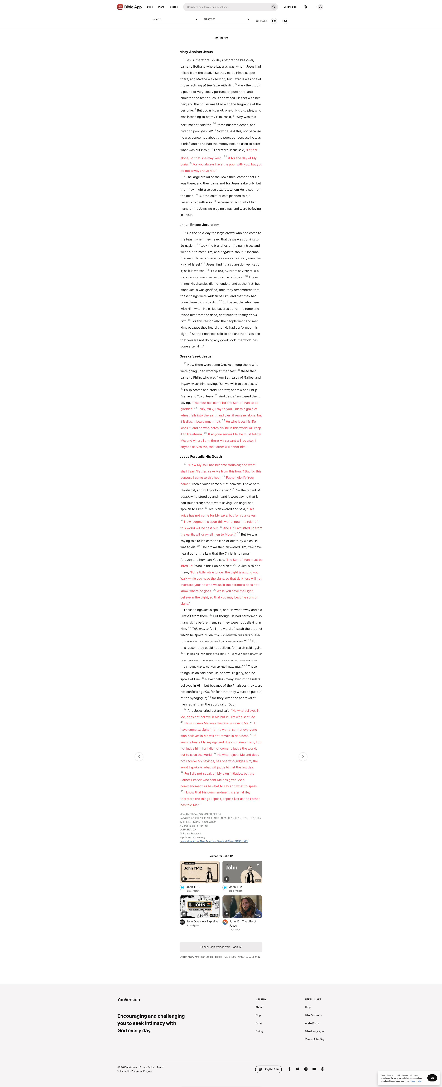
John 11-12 (196, 887)
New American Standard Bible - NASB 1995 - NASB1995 (219, 956)
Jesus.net (234, 929)
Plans (161, 6)
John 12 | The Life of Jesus (242, 923)
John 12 (156, 19)
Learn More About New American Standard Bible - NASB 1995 (214, 841)
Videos (174, 6)
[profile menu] (318, 6)
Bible (150, 6)
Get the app (290, 6)
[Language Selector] (305, 6)
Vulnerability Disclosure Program (134, 1071)
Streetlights (192, 925)
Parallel (263, 21)
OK (432, 1077)
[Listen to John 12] (274, 21)
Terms (160, 1067)
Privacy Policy (147, 1067)
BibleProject (192, 890)
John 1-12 (239, 887)
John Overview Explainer (203, 921)
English (183, 956)
